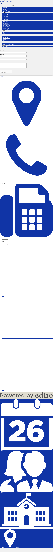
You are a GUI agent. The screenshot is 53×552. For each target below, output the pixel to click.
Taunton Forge (5, 10)
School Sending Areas (6, 26)
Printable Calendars (5, 43)
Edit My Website (5, 46)
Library (6, 18)
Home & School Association (6, 38)
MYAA (4, 40)
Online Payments (5, 23)
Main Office (6, 16)
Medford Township (5, 39)
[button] (3, 6)
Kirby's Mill (4, 9)
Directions (17, 547)
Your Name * (2, 50)
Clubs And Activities (5, 32)
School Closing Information (6, 25)
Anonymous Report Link (6, 28)
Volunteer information (6, 27)
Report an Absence (5, 21)
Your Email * (2, 54)
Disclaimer (3, 241)
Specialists (6, 19)
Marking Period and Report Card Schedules (8, 44)
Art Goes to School (5, 36)
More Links (3, 242)
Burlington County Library (6, 37)
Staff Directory (5, 13)
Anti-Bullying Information (5, 239)
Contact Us (3, 240)
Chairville (4, 8)
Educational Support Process (6, 29)
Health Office (6, 17)
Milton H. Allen (5, 7)
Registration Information (6, 24)
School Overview (5, 14)
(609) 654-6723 (4, 183)
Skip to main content (2, 0)
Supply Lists (4, 33)
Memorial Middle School (6, 11)
